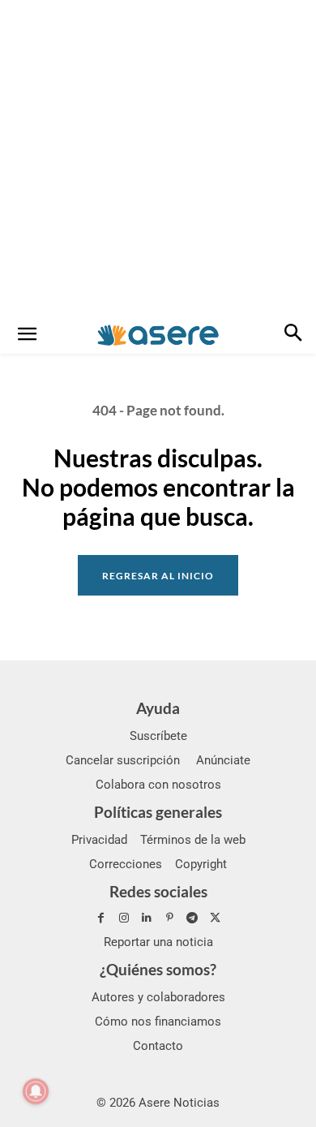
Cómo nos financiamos (158, 1021)
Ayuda (158, 708)
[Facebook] (100, 918)
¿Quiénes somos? (158, 969)
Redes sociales (158, 891)
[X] (214, 918)
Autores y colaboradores (158, 997)
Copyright (201, 864)
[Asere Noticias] (158, 335)
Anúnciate (223, 760)
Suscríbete (158, 736)
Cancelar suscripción (123, 760)
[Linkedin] (146, 918)
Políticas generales (158, 811)
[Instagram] (124, 918)
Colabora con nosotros (158, 784)
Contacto (158, 1046)
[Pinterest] (169, 918)
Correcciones (125, 864)
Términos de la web (193, 839)
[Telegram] (192, 918)
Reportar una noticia (158, 942)
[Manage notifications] (36, 1091)
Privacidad (99, 839)
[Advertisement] (158, 158)
